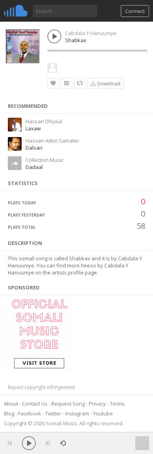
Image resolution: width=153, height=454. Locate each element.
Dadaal (34, 166)
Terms (117, 403)
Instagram (77, 413)
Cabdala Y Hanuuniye (91, 33)
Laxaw (33, 128)
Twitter (53, 413)
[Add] (66, 83)
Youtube (103, 413)
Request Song (68, 403)
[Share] (80, 83)
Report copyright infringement (41, 387)
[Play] (29, 443)
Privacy (97, 403)
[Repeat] (63, 443)
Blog (9, 413)
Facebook (29, 413)
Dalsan (34, 147)
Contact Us (34, 403)
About (11, 403)
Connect (135, 11)
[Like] (53, 83)
